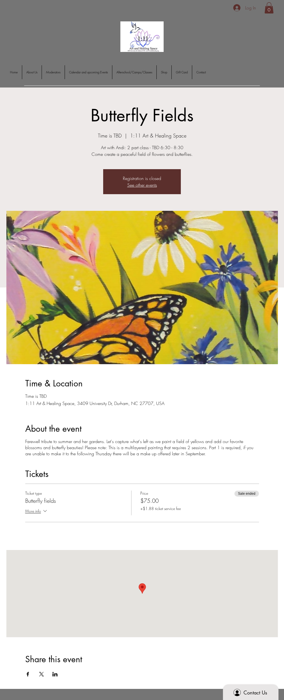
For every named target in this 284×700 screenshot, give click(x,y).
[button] (269, 8)
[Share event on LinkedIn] (55, 674)
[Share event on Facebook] (28, 674)
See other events (142, 185)
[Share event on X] (41, 674)
